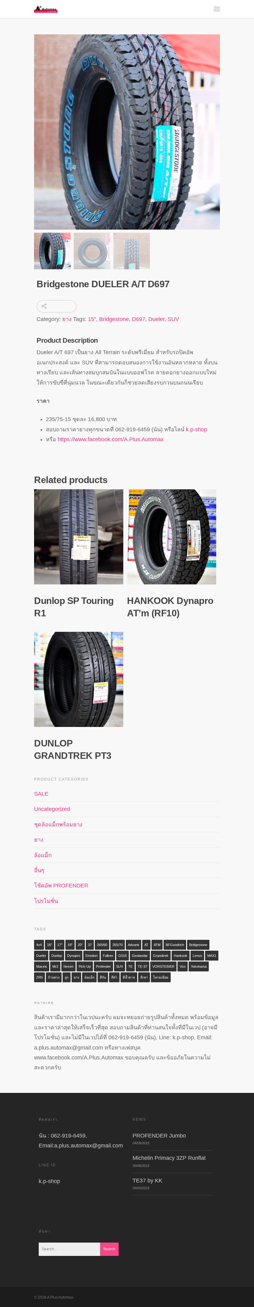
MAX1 (211, 955)
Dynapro (73, 955)
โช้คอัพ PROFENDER (61, 885)
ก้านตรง (53, 977)
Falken (108, 955)
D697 (138, 319)
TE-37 (142, 966)
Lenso (197, 955)
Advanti (133, 945)
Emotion (91, 955)
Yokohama (199, 966)
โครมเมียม (161, 977)
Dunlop (56, 955)
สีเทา (144, 977)
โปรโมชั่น (46, 901)
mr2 (55, 966)
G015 (122, 955)
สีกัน (103, 977)
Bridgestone (114, 319)
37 (90, 945)
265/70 (117, 945)
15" (92, 319)
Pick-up (85, 966)
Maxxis (41, 966)
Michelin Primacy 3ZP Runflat (169, 1158)
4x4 (39, 945)
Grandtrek (161, 955)
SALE (41, 794)
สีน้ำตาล (129, 977)
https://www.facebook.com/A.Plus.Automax (111, 439)
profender (103, 966)
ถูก (66, 977)
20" (80, 945)
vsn (183, 966)
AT (146, 945)
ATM (157, 945)
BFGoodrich (175, 945)
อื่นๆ (39, 870)
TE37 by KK (147, 1180)
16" (49, 945)
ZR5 (39, 977)
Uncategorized (52, 809)
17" (59, 945)
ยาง (67, 319)
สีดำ (114, 977)
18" (70, 945)
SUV (173, 319)
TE (130, 966)
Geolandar (140, 955)
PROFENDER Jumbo (159, 1136)
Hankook (180, 955)
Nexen (68, 966)
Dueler (156, 319)
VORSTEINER (163, 966)
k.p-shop (196, 429)
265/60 (102, 945)
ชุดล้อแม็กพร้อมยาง (58, 824)
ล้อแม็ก (43, 855)
